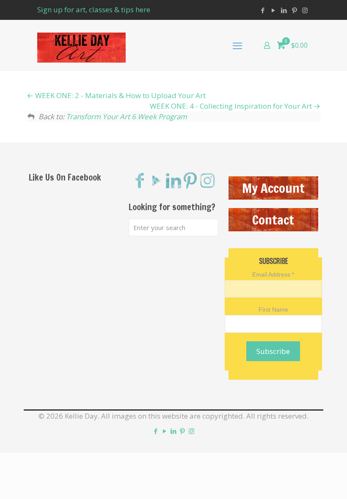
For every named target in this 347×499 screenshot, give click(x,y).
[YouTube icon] (273, 10)
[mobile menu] (237, 45)
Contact (273, 220)
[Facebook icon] (262, 10)
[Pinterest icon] (294, 10)
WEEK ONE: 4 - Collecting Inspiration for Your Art (232, 106)
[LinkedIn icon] (284, 10)
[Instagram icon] (305, 10)
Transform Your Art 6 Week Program (126, 116)
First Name (273, 309)
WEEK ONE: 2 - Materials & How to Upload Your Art (119, 95)
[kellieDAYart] (81, 45)
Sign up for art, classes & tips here (93, 9)
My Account (273, 188)
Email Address (273, 274)
